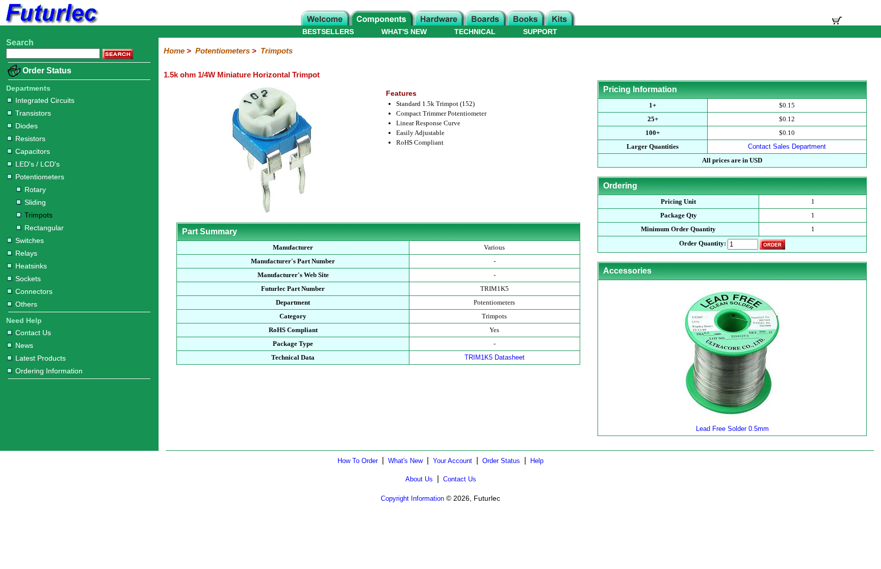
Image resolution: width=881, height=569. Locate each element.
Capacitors (32, 151)
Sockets (28, 279)
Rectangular (44, 228)
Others (26, 304)
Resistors (30, 138)
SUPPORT (540, 32)
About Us (419, 479)
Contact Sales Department (787, 146)
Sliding (35, 202)
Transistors (33, 113)
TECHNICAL (475, 32)
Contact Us (33, 333)
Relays (26, 253)
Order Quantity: (702, 244)
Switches (29, 240)
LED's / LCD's (37, 164)
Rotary (35, 189)
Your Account (452, 461)
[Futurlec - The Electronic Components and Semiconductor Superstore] (51, 22)
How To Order (358, 461)
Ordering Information (49, 371)
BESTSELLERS (328, 32)
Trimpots (38, 215)
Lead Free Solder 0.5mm (732, 428)
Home (174, 50)
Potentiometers (39, 177)
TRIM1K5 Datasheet (494, 357)
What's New (405, 461)
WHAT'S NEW (404, 32)
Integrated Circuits (44, 100)
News (24, 345)
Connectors (34, 291)
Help (536, 461)
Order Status (46, 70)
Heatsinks (31, 266)
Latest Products (40, 358)
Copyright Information (412, 498)
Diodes (26, 126)
